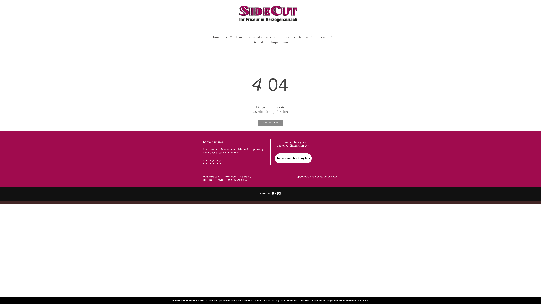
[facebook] (205, 162)
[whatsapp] (219, 162)
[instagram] (212, 162)
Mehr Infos (363, 300)
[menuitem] (218, 37)
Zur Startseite (270, 122)
